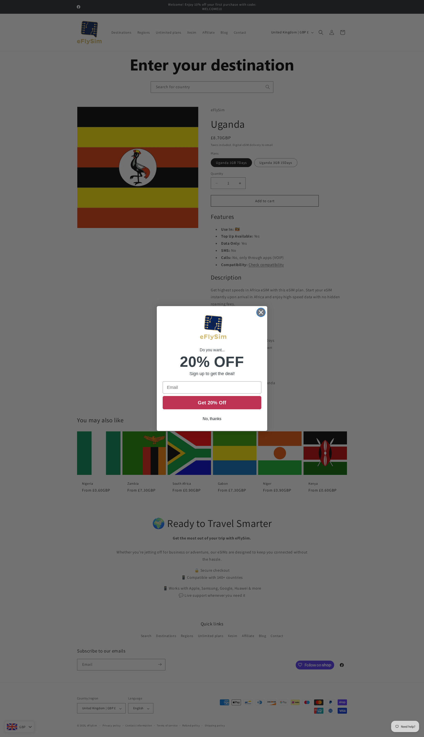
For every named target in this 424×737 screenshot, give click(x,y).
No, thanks (212, 419)
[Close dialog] (261, 312)
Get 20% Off (212, 402)
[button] (212, 328)
